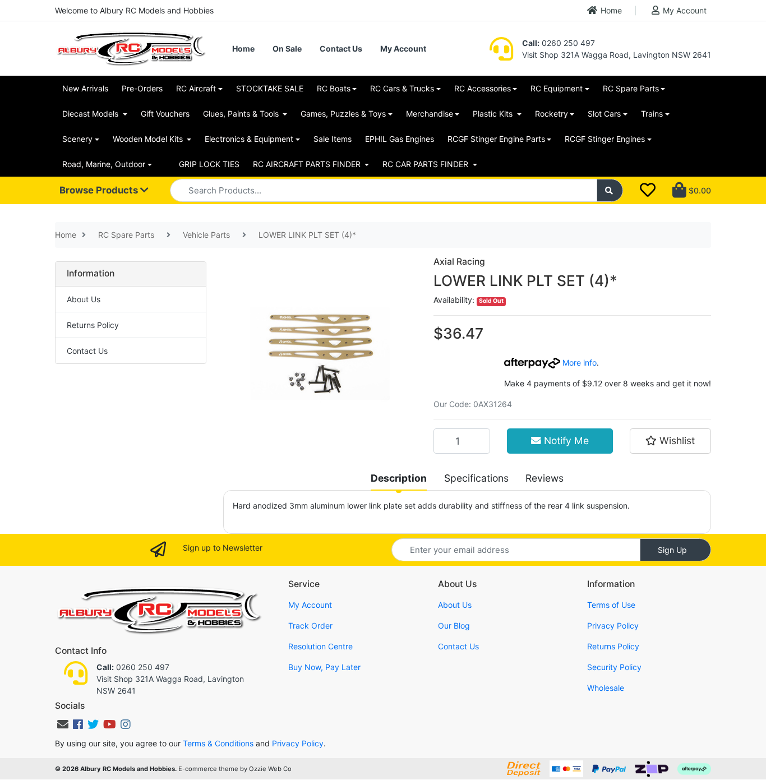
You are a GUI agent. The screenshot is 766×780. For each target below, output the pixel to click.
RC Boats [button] (333, 88)
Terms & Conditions (218, 743)
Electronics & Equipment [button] (249, 139)
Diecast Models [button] (91, 113)
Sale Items (332, 139)
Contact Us (341, 48)
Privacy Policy (613, 625)
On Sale (287, 48)
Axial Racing (459, 261)
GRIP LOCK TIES (209, 164)
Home (611, 10)
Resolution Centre (320, 646)
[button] (670, 440)
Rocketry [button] (551, 113)
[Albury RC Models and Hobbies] (130, 47)
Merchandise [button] (429, 113)
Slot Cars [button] (604, 113)
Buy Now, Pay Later (324, 667)
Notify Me (565, 440)
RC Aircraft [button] (196, 88)
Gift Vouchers (165, 113)
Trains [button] (652, 113)
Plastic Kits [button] (494, 113)
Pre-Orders (142, 88)
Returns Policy (93, 325)
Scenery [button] (77, 139)
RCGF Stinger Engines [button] (605, 139)
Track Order (310, 625)
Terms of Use (611, 605)
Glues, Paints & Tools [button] (242, 113)
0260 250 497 (558, 43)
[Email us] (62, 724)
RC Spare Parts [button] (631, 88)
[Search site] (610, 190)
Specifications (476, 478)
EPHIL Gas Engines (399, 139)
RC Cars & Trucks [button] (402, 88)
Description (399, 478)
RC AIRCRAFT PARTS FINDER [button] (308, 164)
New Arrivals (85, 88)
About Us (83, 299)
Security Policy (614, 667)
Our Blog (454, 625)
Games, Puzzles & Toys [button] (343, 113)
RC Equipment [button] (556, 88)
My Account (685, 10)
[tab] (399, 478)
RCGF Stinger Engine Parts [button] (496, 139)
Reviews (544, 478)
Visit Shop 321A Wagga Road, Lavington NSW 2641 (616, 54)
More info (578, 362)
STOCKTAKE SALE (269, 88)
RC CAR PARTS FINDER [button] (426, 164)
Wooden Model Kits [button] (149, 139)
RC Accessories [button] (482, 88)
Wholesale (605, 688)
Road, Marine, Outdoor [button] (103, 164)
